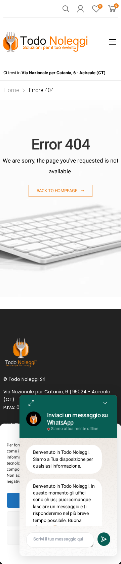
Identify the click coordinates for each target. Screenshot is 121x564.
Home (11, 90)
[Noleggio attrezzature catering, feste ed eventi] (45, 42)
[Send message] (103, 539)
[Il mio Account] (80, 8)
